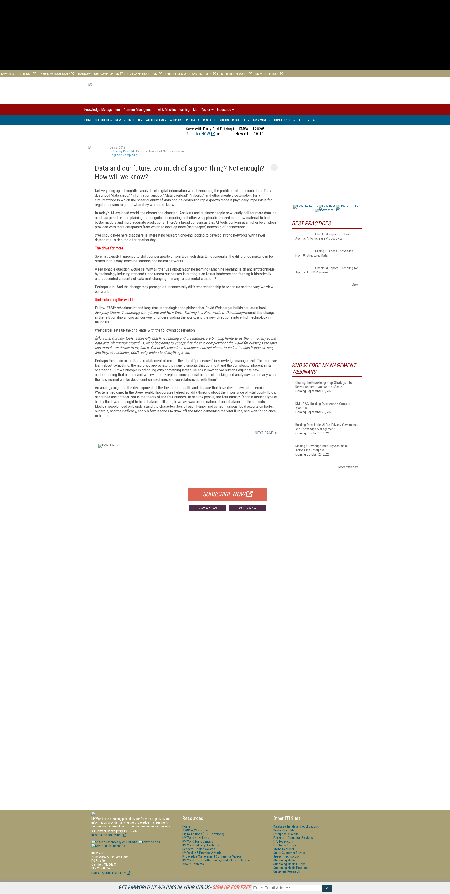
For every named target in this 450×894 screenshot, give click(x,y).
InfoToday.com (283, 841)
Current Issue (207, 508)
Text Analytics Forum (142, 73)
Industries (224, 110)
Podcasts (193, 120)
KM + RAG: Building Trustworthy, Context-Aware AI (323, 406)
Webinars (176, 120)
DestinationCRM (284, 830)
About (302, 120)
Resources (239, 120)
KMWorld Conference (16, 73)
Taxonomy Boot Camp (54, 73)
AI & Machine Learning (174, 110)
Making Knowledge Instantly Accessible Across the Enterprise (322, 448)
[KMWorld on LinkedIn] (114, 842)
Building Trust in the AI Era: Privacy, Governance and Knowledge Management (326, 427)
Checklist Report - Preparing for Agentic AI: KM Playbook (326, 270)
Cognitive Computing (123, 155)
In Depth (134, 120)
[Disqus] (186, 584)
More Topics (202, 110)
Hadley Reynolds (124, 151)
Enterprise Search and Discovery (188, 73)
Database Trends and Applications (296, 826)
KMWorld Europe (267, 73)
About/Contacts (193, 864)
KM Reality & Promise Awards (201, 853)
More (355, 285)
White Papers (155, 120)
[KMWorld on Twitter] (149, 842)
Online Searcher (283, 849)
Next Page (264, 432)
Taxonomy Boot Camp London (98, 73)
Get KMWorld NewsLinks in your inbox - (184, 887)
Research (209, 120)
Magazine (195, 830)
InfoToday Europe (285, 845)
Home (88, 120)
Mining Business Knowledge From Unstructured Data (324, 253)
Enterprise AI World (234, 73)
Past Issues (247, 508)
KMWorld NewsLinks (195, 838)
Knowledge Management (102, 110)
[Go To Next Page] (274, 167)
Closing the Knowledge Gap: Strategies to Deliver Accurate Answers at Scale (323, 385)
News (119, 120)
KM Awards (260, 120)
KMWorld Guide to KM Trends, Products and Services (216, 860)
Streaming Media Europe (289, 864)
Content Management (139, 110)
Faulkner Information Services (293, 838)
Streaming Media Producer (290, 868)
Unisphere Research (286, 871)
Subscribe (102, 120)
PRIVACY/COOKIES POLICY (108, 873)
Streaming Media (284, 860)
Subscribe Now (223, 494)
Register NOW (198, 133)
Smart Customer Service (289, 853)
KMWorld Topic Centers (197, 841)
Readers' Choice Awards (198, 849)
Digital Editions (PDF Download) (203, 834)
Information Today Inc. (106, 835)
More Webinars (348, 467)
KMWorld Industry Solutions (200, 845)
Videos (224, 120)
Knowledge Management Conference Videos (212, 856)
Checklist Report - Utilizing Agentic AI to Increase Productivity (323, 236)
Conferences (283, 120)
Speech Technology (286, 856)
